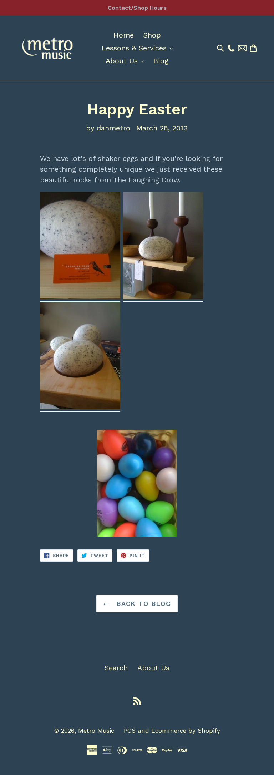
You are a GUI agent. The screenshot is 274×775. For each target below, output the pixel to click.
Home (123, 35)
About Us (126, 60)
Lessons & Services (139, 47)
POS (130, 730)
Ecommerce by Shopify (185, 730)
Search (116, 667)
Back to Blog (142, 603)
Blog (160, 60)
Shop (152, 35)
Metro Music (96, 730)
